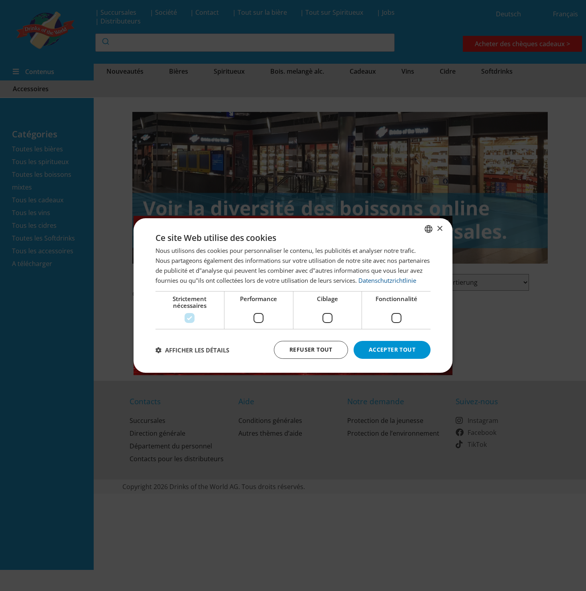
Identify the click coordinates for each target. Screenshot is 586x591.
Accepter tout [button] (392, 349)
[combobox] (429, 229)
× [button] (439, 228)
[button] (192, 350)
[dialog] (293, 295)
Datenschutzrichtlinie (387, 280)
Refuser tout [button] (310, 349)
